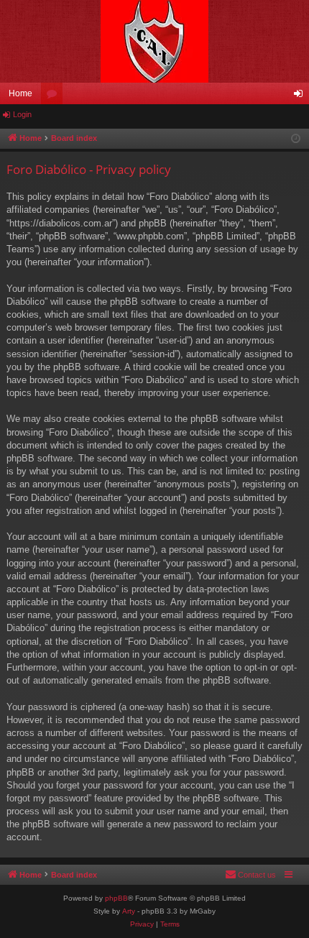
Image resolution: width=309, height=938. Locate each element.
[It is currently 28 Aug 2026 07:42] (295, 139)
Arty (128, 911)
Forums (55, 96)
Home (20, 93)
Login (22, 114)
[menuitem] (250, 875)
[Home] (154, 41)
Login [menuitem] (301, 96)
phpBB (116, 898)
